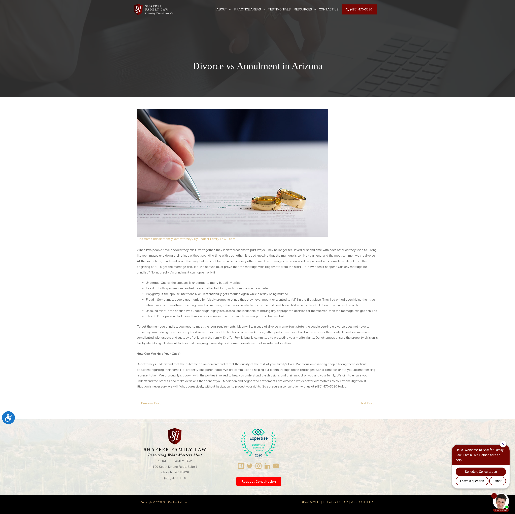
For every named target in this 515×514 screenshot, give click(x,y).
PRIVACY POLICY (335, 502)
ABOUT (221, 9)
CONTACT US (329, 9)
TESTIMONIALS (279, 9)
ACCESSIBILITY (362, 502)
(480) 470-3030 (360, 9)
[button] (258, 481)
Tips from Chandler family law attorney (164, 239)
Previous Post (149, 403)
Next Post (368, 403)
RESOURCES (303, 9)
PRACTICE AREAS (247, 9)
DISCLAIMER (310, 502)
